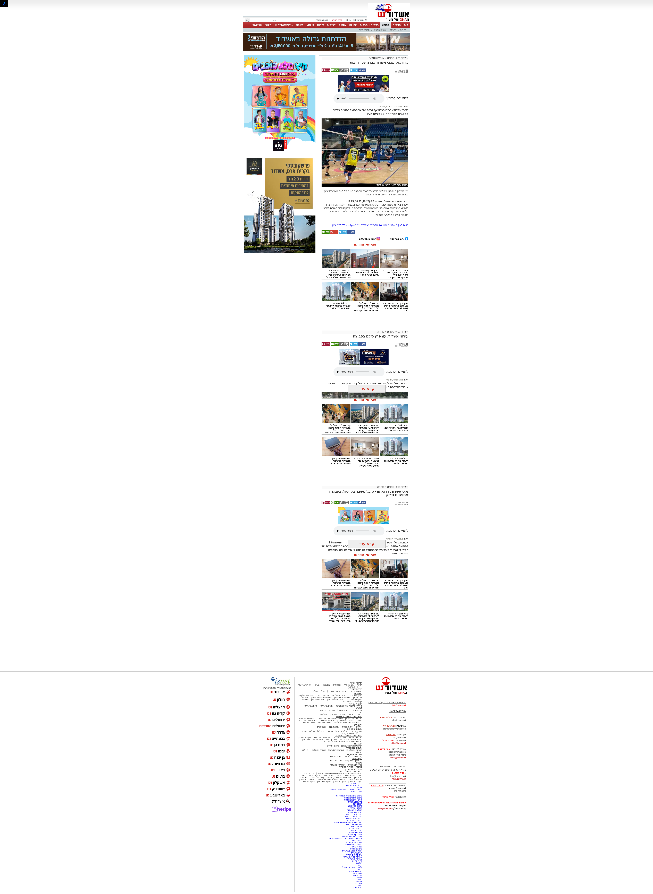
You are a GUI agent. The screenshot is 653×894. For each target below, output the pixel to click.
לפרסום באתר (322, 20)
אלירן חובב (357, 883)
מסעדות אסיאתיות (343, 697)
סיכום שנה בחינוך (345, 720)
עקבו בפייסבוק (397, 238)
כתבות (359, 714)
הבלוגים (358, 743)
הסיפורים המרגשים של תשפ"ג (330, 718)
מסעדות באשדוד (355, 812)
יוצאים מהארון (353, 687)
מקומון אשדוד (356, 808)
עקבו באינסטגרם (367, 238)
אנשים (317, 685)
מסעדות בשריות (355, 695)
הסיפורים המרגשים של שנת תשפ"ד (347, 739)
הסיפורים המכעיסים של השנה (346, 723)
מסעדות (358, 693)
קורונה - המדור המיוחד (350, 767)
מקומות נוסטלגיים (354, 750)
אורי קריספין (384, 749)
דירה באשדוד (356, 853)
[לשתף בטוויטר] (353, 71)
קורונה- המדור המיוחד (352, 769)
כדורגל (403, 30)
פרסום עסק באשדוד (353, 785)
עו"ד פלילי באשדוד (354, 855)
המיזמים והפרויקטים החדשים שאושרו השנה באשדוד (339, 773)
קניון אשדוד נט (324, 781)
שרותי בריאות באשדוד (352, 824)
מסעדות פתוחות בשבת (322, 697)
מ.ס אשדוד (398, 539)
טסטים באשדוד (355, 871)
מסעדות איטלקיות (306, 695)
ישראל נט (358, 787)
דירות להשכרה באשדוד (352, 816)
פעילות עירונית (342, 731)
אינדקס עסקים (314, 775)
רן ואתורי (389, 539)
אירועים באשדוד (355, 826)
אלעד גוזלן (357, 873)
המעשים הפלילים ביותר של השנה (332, 779)
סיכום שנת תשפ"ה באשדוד (348, 771)
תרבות (364, 24)
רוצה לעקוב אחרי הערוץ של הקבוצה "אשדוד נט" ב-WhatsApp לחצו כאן (370, 225)
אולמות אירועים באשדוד (352, 851)
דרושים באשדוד (355, 828)
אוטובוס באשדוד (307, 779)
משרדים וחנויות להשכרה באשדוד (348, 822)
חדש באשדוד (335, 756)
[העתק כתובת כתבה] (344, 71)
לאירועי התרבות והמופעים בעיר (349, 706)
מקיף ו (359, 879)
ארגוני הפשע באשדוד (337, 691)
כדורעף (382, 107)
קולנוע (310, 24)
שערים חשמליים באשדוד (351, 836)
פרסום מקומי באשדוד (353, 798)
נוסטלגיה (324, 714)
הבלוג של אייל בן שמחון (352, 746)
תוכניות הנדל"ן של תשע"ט (321, 777)
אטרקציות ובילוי (346, 760)
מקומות (326, 685)
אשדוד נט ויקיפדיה (354, 842)
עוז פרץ (389, 365)
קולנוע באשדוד (311, 706)
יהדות (338, 775)
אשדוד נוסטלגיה (354, 748)
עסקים (342, 24)
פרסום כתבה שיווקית (353, 845)
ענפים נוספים (379, 30)
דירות (320, 24)
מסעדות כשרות (318, 699)
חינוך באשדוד (340, 781)
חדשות (397, 24)
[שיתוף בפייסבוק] (362, 71)
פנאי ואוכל (328, 775)
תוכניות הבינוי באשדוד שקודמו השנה (314, 737)
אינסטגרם (321, 727)
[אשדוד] (389, 22)
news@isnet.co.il (398, 758)
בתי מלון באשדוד (355, 802)
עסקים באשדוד (308, 781)
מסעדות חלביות (338, 695)
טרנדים (333, 760)
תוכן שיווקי (358, 756)
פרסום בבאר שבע (354, 820)
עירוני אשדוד (398, 365)
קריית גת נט (357, 861)
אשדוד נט (402, 58)
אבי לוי (359, 877)
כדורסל (393, 30)
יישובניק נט (357, 804)
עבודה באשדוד (355, 847)
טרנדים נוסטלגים (319, 750)
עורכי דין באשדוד (337, 765)
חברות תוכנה (308, 773)
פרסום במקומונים (354, 806)
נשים (360, 775)
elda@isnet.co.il (398, 743)
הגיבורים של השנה (354, 718)
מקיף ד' (359, 885)
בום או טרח (349, 685)
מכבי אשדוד (398, 107)
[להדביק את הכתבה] (334, 233)
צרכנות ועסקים (354, 754)
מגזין (359, 712)
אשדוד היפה (356, 731)
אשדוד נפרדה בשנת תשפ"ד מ (316, 739)
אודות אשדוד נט (284, 24)
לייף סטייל (357, 758)
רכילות (375, 24)
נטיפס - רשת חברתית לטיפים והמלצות (346, 789)
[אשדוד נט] (387, 695)
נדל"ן (315, 691)
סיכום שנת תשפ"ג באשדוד (349, 716)
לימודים (346, 756)
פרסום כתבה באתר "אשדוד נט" (349, 796)
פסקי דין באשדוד (355, 765)
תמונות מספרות (338, 714)
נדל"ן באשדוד (356, 783)
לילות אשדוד (347, 727)
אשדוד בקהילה (354, 729)
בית (406, 24)
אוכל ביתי (358, 697)
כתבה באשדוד (355, 849)
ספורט (385, 24)
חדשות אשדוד (355, 689)
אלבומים (358, 725)
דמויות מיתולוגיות (336, 750)
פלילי (323, 691)
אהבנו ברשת (349, 775)
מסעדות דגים (323, 695)
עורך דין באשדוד (355, 859)
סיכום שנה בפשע (328, 720)
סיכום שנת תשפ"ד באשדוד (348, 735)
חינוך (268, 24)
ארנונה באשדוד (355, 832)
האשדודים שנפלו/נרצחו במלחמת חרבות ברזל (343, 741)
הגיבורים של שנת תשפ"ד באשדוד (347, 737)
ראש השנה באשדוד (343, 777)
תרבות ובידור (355, 703)
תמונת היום (334, 727)
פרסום (359, 865)
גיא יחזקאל (357, 875)
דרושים (331, 24)
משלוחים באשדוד (354, 810)
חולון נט (358, 863)
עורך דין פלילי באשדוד (352, 857)
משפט (300, 24)
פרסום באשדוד (355, 840)
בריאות (330, 731)
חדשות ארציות (356, 691)
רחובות (389, 107)
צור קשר (257, 24)
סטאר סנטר (357, 887)
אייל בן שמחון (356, 792)
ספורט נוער (364, 30)
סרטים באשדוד (355, 781)
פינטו (360, 869)
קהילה (353, 24)
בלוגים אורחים (333, 746)
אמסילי (359, 881)
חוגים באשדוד (327, 706)
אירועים (359, 727)
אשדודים (337, 685)
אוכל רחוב (346, 701)
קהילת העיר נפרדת (346, 733)
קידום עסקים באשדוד (353, 800)
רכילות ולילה (356, 683)
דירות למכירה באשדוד (352, 814)
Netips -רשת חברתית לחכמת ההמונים (345, 838)
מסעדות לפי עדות (335, 699)
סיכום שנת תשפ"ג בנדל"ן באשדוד (316, 723)
